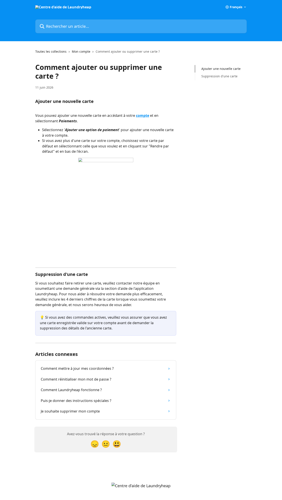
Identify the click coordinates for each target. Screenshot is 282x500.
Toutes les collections (51, 51)
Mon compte (81, 51)
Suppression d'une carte (219, 76)
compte (142, 115)
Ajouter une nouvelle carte (221, 69)
